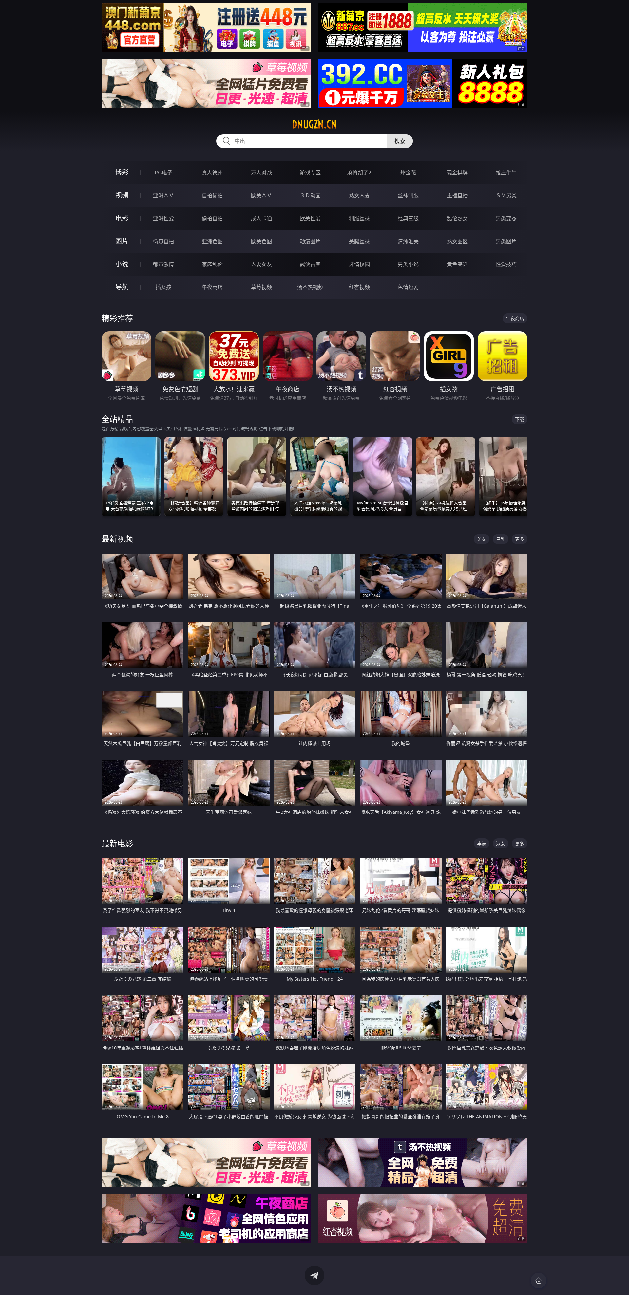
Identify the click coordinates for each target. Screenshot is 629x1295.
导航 (121, 287)
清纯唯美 (408, 241)
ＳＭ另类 (506, 195)
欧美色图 (261, 241)
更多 (519, 539)
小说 (121, 264)
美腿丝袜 (359, 241)
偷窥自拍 (163, 241)
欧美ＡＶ (261, 195)
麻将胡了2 (359, 172)
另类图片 (506, 241)
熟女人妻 (359, 195)
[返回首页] (538, 1280)
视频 (121, 195)
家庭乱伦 (212, 264)
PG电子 (163, 172)
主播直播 (457, 195)
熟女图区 (457, 241)
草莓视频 (261, 287)
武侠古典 (310, 264)
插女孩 (163, 287)
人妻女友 (261, 264)
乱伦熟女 (457, 218)
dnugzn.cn (314, 124)
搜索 (399, 141)
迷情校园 (359, 264)
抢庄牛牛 (506, 172)
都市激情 (163, 264)
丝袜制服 (408, 195)
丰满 (481, 843)
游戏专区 (310, 172)
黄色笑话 (457, 264)
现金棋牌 (457, 172)
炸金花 (408, 172)
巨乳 (500, 539)
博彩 (121, 172)
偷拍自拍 (212, 218)
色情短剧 (408, 287)
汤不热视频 (310, 287)
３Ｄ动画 (310, 195)
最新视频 (117, 538)
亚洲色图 (212, 241)
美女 (481, 539)
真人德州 (212, 172)
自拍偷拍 (212, 195)
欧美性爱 (310, 218)
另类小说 (408, 264)
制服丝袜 (359, 218)
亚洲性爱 (163, 218)
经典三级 (408, 218)
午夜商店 (212, 287)
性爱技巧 (506, 264)
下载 (519, 419)
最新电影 (117, 843)
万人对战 (261, 172)
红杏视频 (359, 287)
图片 (121, 241)
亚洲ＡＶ (163, 195)
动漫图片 (310, 241)
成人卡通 (261, 218)
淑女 (500, 843)
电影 (121, 218)
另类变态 (506, 218)
